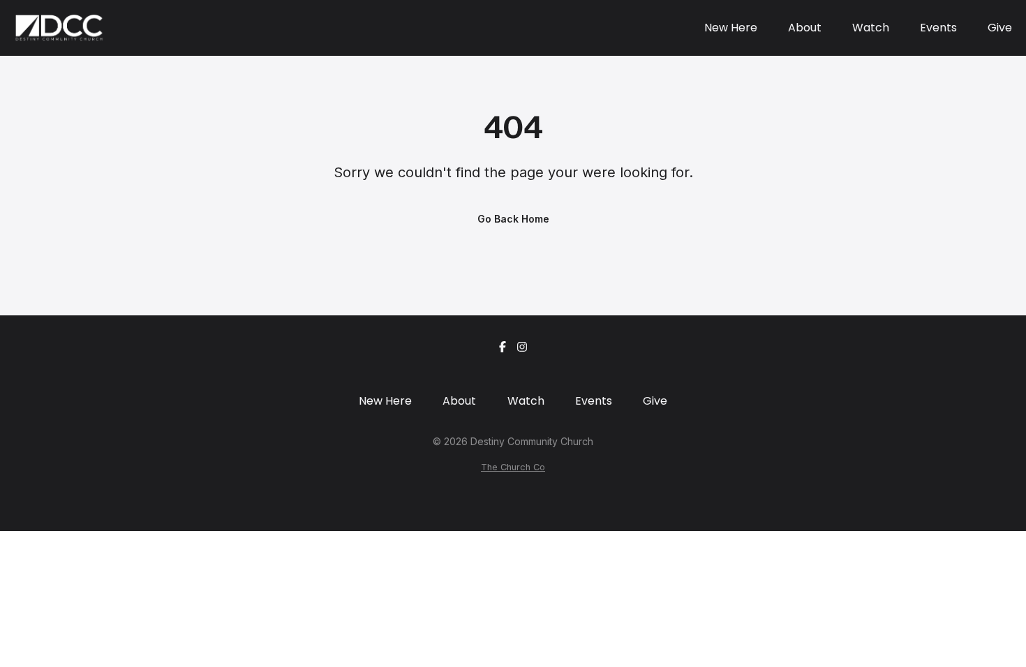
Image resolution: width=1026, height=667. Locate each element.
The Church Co (513, 467)
